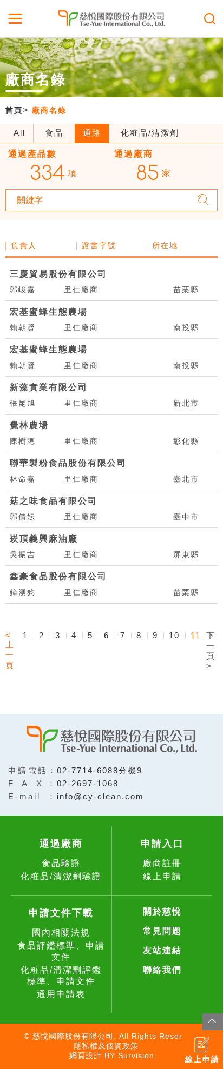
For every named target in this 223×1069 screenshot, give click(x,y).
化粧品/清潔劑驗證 (61, 876)
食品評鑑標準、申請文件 (61, 951)
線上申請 (162, 876)
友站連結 (162, 950)
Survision (136, 1055)
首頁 (14, 110)
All (19, 132)
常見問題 (162, 931)
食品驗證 (61, 863)
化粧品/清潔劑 (150, 132)
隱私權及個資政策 (106, 1045)
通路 (92, 132)
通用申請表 (61, 994)
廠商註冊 (162, 863)
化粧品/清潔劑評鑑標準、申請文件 (61, 975)
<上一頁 (10, 650)
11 (196, 635)
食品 (54, 132)
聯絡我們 (162, 969)
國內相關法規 (61, 932)
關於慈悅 (162, 911)
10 (174, 635)
